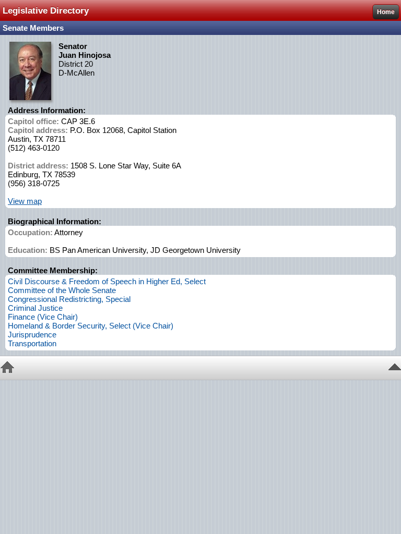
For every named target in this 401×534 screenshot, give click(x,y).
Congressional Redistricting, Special (69, 299)
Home (386, 12)
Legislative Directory (46, 10)
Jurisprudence (32, 334)
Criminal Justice (35, 308)
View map (25, 201)
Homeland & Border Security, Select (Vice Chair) (90, 325)
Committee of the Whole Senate (62, 290)
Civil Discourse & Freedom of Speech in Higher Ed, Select (107, 281)
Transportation (32, 343)
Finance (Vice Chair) (43, 316)
